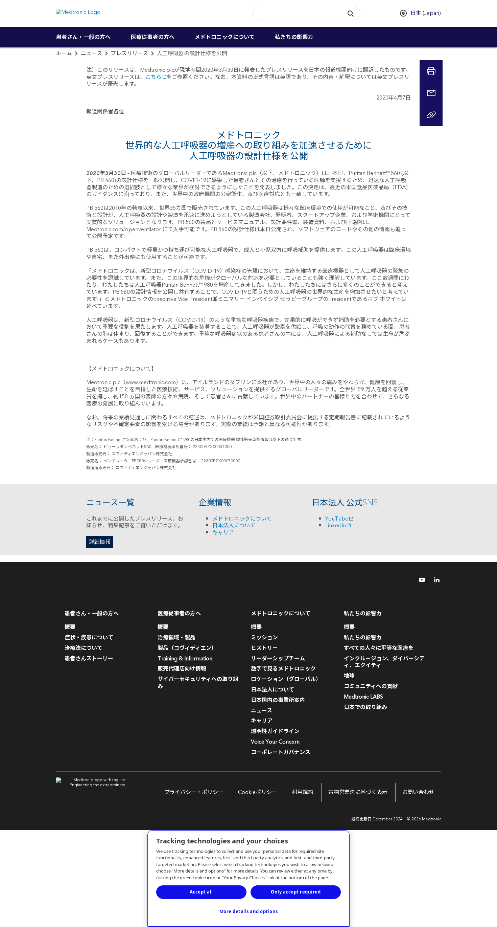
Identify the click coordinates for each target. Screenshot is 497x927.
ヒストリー (264, 648)
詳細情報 (100, 542)
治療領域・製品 (176, 637)
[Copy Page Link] (431, 114)
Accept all (201, 892)
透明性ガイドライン (275, 731)
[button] (350, 13)
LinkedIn (335, 525)
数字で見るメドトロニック (283, 669)
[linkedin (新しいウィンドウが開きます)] (434, 580)
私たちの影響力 (294, 37)
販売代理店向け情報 (182, 669)
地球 (349, 676)
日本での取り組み (365, 707)
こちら (153, 77)
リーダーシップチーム (278, 658)
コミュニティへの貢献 (371, 686)
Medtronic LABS (363, 697)
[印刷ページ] (431, 71)
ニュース (91, 53)
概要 (70, 627)
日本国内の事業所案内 (278, 700)
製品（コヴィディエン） (187, 648)
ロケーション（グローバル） (286, 679)
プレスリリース (129, 53)
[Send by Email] (431, 93)
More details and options (248, 911)
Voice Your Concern (275, 742)
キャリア (223, 532)
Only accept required (296, 892)
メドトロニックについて (225, 37)
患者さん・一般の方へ (83, 37)
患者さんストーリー (89, 658)
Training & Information (185, 658)
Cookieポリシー (257, 792)
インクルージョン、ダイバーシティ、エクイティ (384, 662)
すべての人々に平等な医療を (378, 648)
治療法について (83, 648)
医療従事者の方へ (152, 37)
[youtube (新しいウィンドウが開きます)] (420, 580)
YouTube (336, 519)
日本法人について (234, 525)
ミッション (264, 637)
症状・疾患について (89, 637)
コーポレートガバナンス (280, 752)
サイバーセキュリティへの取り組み (198, 683)
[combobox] (296, 13)
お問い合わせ (418, 792)
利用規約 (302, 792)
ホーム (64, 53)
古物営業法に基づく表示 (357, 792)
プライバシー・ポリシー (193, 792)
